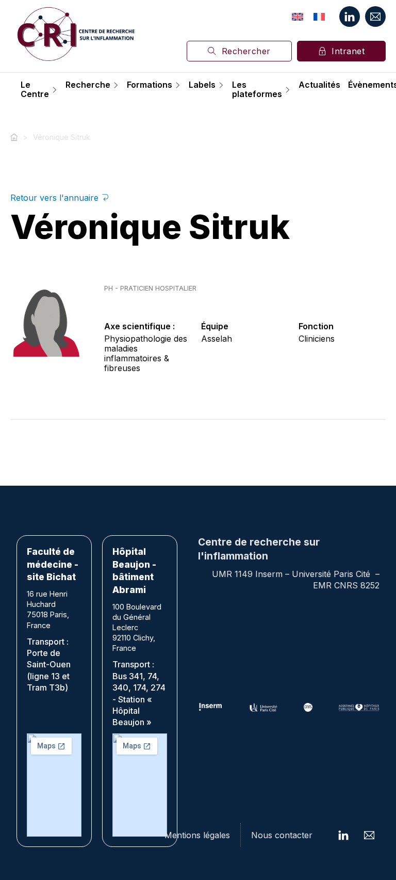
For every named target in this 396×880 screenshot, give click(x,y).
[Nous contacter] (375, 16)
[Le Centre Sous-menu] (55, 90)
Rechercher (246, 51)
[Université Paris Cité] (263, 707)
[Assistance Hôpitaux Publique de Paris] (359, 707)
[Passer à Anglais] (297, 16)
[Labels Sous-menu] (221, 85)
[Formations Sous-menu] (178, 85)
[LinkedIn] (349, 16)
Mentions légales (197, 835)
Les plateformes (257, 90)
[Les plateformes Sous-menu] (288, 90)
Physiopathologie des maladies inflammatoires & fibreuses (145, 353)
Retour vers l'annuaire (55, 198)
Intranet (348, 51)
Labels (202, 85)
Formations (149, 85)
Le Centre (35, 90)
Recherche (87, 85)
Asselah (216, 338)
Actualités (319, 85)
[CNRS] (308, 707)
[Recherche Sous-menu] (116, 85)
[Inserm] (210, 707)
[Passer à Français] (319, 16)
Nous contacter (281, 835)
